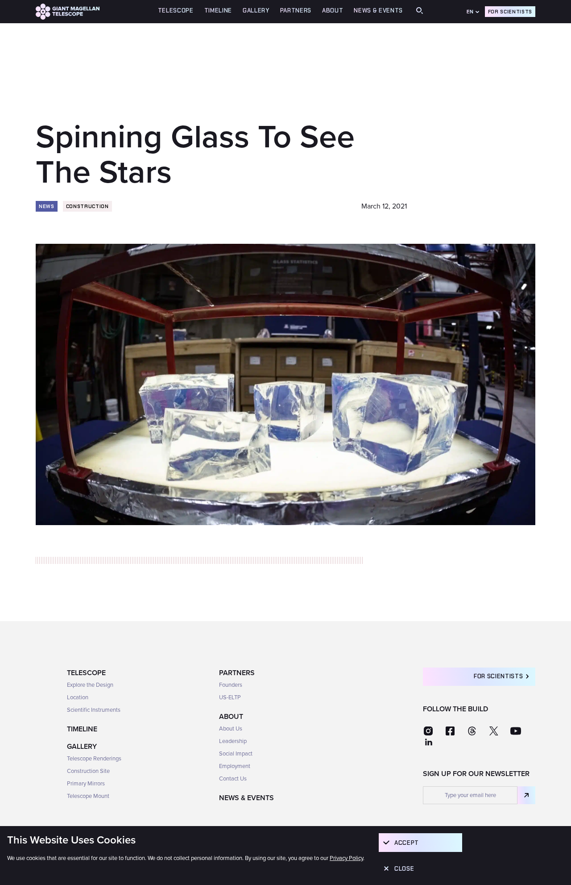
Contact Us (233, 778)
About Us (230, 728)
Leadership (233, 741)
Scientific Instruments (93, 710)
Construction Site (88, 771)
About (231, 716)
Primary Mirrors (86, 783)
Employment (234, 766)
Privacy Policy (346, 858)
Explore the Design (90, 685)
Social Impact (235, 753)
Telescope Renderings (94, 758)
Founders (230, 685)
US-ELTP (230, 697)
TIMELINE (218, 10)
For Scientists (510, 11)
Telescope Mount (88, 796)
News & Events (378, 10)
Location (77, 697)
